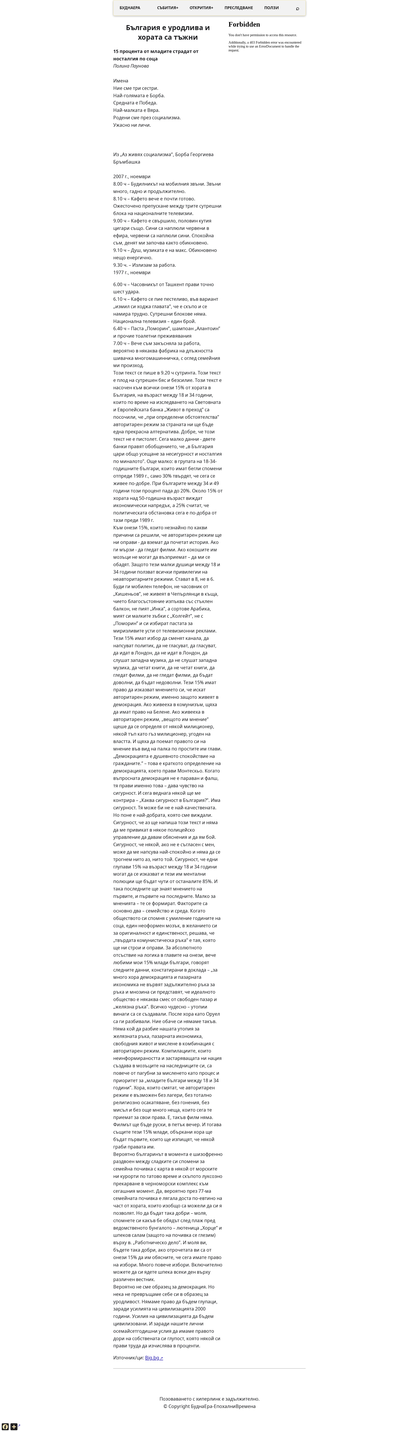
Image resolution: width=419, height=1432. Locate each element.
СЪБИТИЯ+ (167, 7)
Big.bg (152, 1357)
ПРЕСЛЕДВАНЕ (239, 7)
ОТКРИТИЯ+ (201, 7)
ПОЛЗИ (271, 7)
